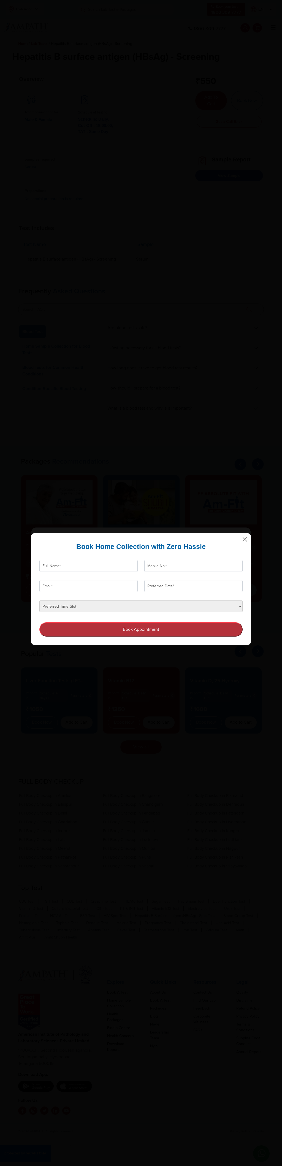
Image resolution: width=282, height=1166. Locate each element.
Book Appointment (141, 629)
